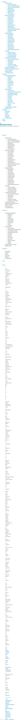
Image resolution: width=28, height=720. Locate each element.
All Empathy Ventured (6, 124)
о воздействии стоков (8, 667)
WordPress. (11, 719)
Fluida (6, 719)
